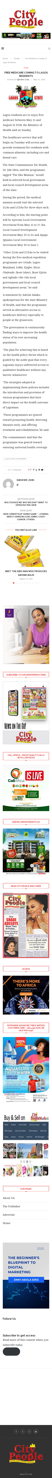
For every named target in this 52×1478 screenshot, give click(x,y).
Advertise (9, 1214)
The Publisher (11, 1206)
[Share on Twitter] (36, 470)
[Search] (49, 49)
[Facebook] (16, 1431)
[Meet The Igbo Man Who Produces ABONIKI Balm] (26, 551)
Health (17, 59)
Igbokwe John (23, 80)
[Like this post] (30, 470)
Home (5, 59)
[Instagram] (29, 1431)
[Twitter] (23, 1431)
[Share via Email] (42, 470)
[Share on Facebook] (33, 470)
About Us (9, 1198)
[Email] (36, 1431)
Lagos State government (15, 459)
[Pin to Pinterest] (39, 470)
